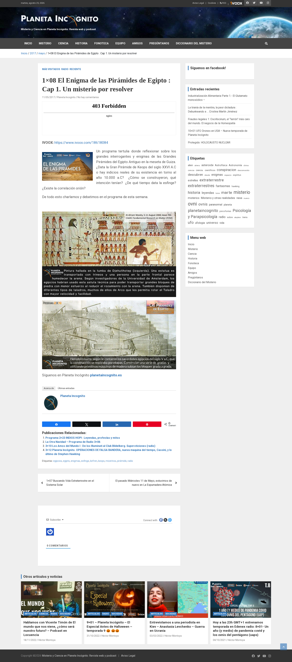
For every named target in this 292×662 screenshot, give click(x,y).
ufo (191, 222)
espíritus (237, 175)
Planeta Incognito (66, 97)
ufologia (200, 222)
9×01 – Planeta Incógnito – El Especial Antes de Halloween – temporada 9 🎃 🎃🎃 (109, 626)
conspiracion (226, 170)
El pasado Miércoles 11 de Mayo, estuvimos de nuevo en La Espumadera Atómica (143, 482)
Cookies (212, 3)
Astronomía (235, 165)
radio (130, 461)
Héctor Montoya (46, 640)
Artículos (30, 614)
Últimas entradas (66, 388)
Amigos (137, 43)
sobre (230, 217)
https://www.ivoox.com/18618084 (81, 143)
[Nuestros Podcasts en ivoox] (236, 3)
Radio (64, 69)
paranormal (215, 204)
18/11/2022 (29, 640)
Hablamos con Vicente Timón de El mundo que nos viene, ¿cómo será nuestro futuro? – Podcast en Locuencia (49, 628)
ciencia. (199, 170)
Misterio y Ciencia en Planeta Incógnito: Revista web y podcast (58, 29)
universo (212, 222)
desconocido (243, 170)
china (246, 165)
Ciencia (63, 43)
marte (226, 192)
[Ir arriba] (283, 646)
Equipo (120, 43)
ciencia (191, 170)
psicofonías (225, 211)
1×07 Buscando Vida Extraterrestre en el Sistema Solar (70, 482)
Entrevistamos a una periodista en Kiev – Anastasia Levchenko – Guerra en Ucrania (177, 626)
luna (218, 193)
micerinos (111, 461)
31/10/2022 (93, 635)
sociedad (65, 614)
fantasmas (223, 186)
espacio (227, 175)
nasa (239, 198)
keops (101, 461)
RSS (224, 3)
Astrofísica (221, 165)
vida (222, 222)
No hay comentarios (88, 97)
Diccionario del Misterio (194, 43)
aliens (197, 165)
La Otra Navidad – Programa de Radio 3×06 (72, 441)
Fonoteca (101, 43)
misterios (193, 198)
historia (194, 192)
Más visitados (51, 69)
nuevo (246, 198)
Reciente (75, 69)
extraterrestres (201, 186)
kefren (93, 461)
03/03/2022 (156, 635)
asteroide (207, 165)
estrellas (193, 180)
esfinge (85, 461)
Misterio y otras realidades (218, 198)
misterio (242, 192)
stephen (237, 217)
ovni (192, 204)
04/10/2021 (219, 640)
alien (190, 165)
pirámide (122, 461)
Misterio (45, 43)
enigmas (75, 461)
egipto (66, 461)
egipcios (57, 461)
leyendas (208, 193)
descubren (195, 175)
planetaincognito (203, 210)
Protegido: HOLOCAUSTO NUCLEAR (209, 142)
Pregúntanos (159, 43)
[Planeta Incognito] (51, 397)
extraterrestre (212, 180)
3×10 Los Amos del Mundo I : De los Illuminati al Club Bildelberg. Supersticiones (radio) (100, 446)
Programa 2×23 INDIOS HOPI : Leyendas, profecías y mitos (82, 437)
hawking (235, 186)
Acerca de (49, 388)
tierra (244, 217)
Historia (81, 43)
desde (207, 175)
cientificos (210, 170)
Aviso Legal (198, 3)
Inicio (28, 43)
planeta (228, 204)
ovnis (203, 204)
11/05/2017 (48, 97)
